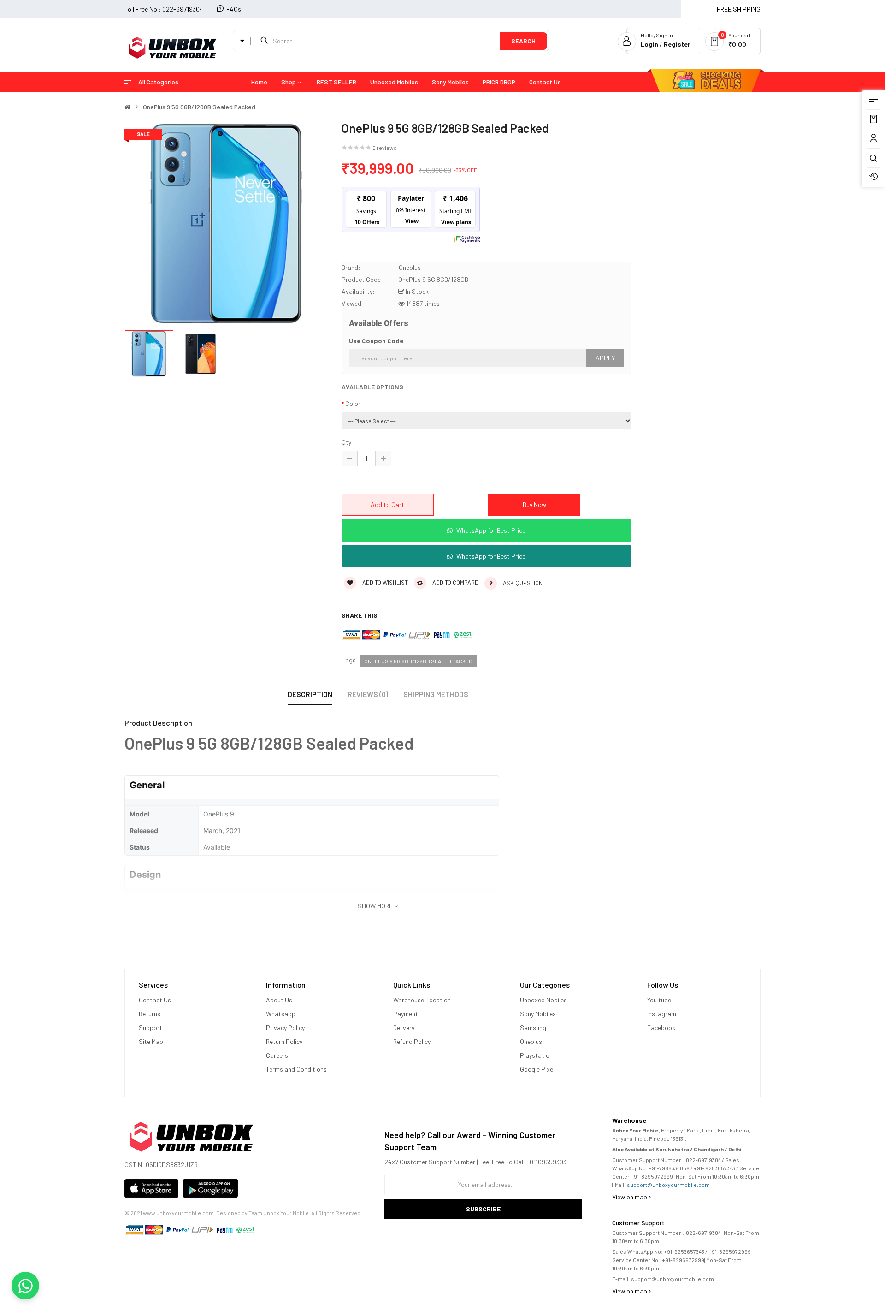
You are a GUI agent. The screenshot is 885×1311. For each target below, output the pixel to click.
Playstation (536, 1055)
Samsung (533, 1027)
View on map (630, 1197)
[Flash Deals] (701, 82)
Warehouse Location (422, 1000)
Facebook (661, 1027)
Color (352, 403)
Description (310, 694)
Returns (149, 1014)
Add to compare (454, 582)
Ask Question (523, 583)
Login (650, 44)
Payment (405, 1014)
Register (677, 44)
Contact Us (155, 1000)
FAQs (233, 9)
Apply (605, 358)
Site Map (151, 1041)
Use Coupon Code (376, 341)
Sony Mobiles (538, 1014)
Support (150, 1027)
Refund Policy (412, 1041)
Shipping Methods (435, 694)
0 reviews (384, 147)
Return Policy (285, 1041)
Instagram (661, 1014)
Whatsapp (280, 1014)
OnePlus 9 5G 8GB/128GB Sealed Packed (199, 107)
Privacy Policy (285, 1027)
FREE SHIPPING (739, 9)
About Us (279, 1000)
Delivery (403, 1027)
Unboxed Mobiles (543, 1000)
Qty (346, 442)
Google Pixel (537, 1069)
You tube (659, 1000)
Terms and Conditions (296, 1069)
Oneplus (410, 267)
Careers (277, 1055)
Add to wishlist (384, 582)
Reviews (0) (368, 694)
